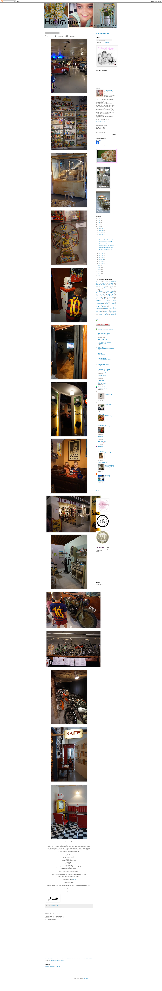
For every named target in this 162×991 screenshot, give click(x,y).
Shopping (98, 311)
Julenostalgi (107, 426)
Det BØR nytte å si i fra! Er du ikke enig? (106, 447)
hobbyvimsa (109, 90)
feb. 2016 (101, 261)
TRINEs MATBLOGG (102, 339)
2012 (99, 271)
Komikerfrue (101, 380)
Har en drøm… (101, 451)
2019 (99, 220)
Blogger (86, 978)
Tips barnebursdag (102, 313)
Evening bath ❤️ (101, 442)
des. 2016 (101, 228)
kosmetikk (112, 302)
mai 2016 (101, 255)
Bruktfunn (98, 286)
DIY (114, 288)
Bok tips (110, 284)
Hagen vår (110, 294)
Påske (111, 310)
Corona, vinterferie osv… (103, 388)
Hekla (104, 295)
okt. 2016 (101, 232)
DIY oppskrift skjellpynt (104, 243)
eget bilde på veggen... (109, 404)
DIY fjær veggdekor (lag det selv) (106, 245)
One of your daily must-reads (104, 365)
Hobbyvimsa (98, 140)
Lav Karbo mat (99, 303)
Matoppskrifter (101, 307)
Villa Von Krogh (101, 386)
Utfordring (113, 313)
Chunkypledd (98, 288)
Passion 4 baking (102, 375)
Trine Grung (100, 446)
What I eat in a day (101, 354)
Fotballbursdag (108, 291)
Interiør (98, 300)
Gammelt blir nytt (111, 292)
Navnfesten (99, 308)
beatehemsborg (101, 403)
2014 (99, 267)
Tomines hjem (101, 474)
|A (96, 281)
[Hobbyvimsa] (97, 143)
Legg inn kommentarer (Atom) (57, 960)
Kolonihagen (105, 302)
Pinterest (106, 310)
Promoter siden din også (101, 145)
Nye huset (113, 308)
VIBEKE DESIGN (102, 425)
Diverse (106, 288)
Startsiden (69, 958)
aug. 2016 (101, 236)
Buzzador (111, 286)
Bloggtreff (111, 283)
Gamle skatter (99, 292)
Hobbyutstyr (98, 298)
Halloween (98, 295)
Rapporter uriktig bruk (102, 33)
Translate (107, 42)
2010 (99, 275)
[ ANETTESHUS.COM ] (103, 364)
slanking (105, 311)
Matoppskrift (108, 305)
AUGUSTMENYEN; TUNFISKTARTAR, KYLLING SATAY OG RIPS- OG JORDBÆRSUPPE (106, 342)
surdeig (114, 311)
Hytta (105, 298)
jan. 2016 (101, 263)
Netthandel (106, 308)
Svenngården (101, 391)
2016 (99, 226)
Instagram (111, 298)
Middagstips (113, 307)
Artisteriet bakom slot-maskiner (104, 437)
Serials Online (99, 490)
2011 (99, 273)
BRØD (105, 286)
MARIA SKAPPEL (102, 441)
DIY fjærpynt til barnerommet (105, 241)
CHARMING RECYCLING (104, 369)
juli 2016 (101, 238)
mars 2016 (101, 259)
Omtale (100, 310)
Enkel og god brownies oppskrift (106, 247)
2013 (99, 269)
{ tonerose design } (102, 358)
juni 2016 (101, 253)
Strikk (110, 311)
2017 (99, 224)
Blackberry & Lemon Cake (103, 376)
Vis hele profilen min (100, 121)
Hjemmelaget (99, 297)
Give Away (101, 294)
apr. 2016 (101, 257)
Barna (106, 281)
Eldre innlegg (89, 958)
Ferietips (55, 906)
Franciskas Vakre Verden (104, 333)
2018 (99, 222)
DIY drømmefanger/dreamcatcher (106, 239)
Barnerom (104, 283)
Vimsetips (106, 314)
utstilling (100, 314)
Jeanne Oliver (101, 347)
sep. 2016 (101, 234)
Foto (113, 291)
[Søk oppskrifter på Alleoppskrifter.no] (100, 320)
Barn (100, 281)
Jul (108, 300)
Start (109, 549)
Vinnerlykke (113, 314)
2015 (99, 265)
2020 (99, 218)
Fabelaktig (100, 436)
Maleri (106, 303)
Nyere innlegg (48, 958)
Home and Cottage (102, 462)
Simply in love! (108, 452)
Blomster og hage (100, 284)
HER (74, 879)
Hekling (111, 295)
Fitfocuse (100, 353)
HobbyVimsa (101, 414)
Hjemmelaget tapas (110, 297)
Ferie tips (51, 906)
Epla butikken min (104, 290)
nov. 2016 (101, 230)
